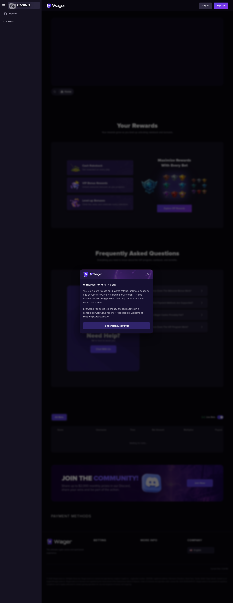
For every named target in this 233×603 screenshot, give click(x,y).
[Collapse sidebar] (4, 5)
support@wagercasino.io (96, 316)
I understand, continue (116, 326)
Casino (10, 21)
